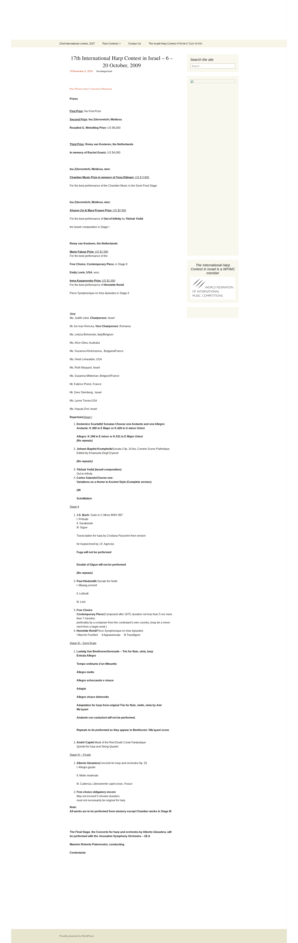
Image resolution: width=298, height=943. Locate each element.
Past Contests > (111, 43)
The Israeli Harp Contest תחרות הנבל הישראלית (175, 43)
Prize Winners (76, 88)
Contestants (95, 88)
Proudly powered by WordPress (76, 936)
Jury (86, 88)
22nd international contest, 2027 (77, 43)
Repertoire (107, 88)
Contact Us (134, 43)
